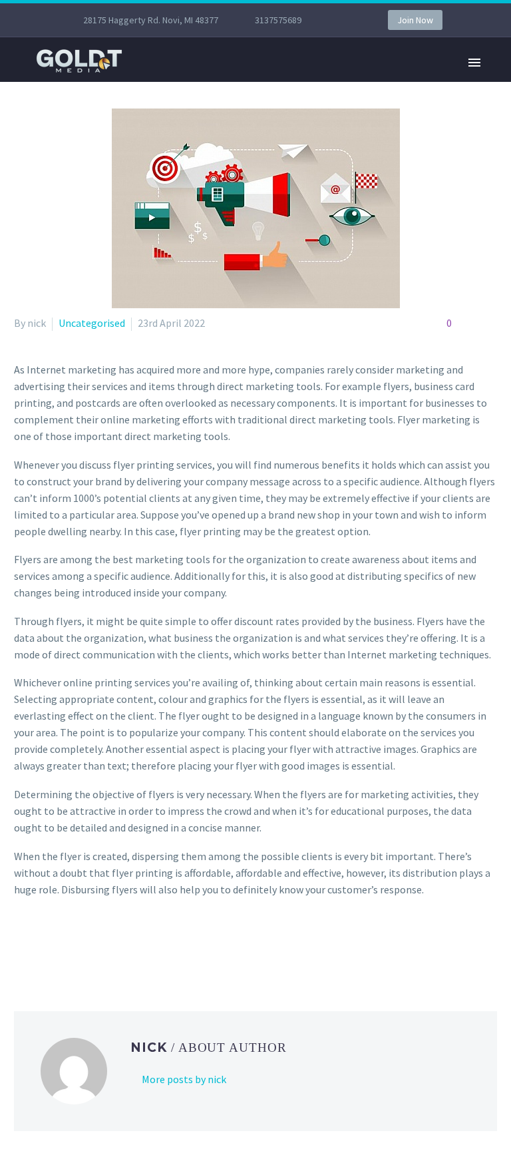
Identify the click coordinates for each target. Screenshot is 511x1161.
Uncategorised (92, 323)
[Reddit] (119, 943)
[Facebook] (22, 943)
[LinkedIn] (99, 943)
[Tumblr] (80, 943)
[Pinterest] (61, 943)
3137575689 (278, 20)
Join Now (415, 20)
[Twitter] (42, 943)
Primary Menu (474, 63)
